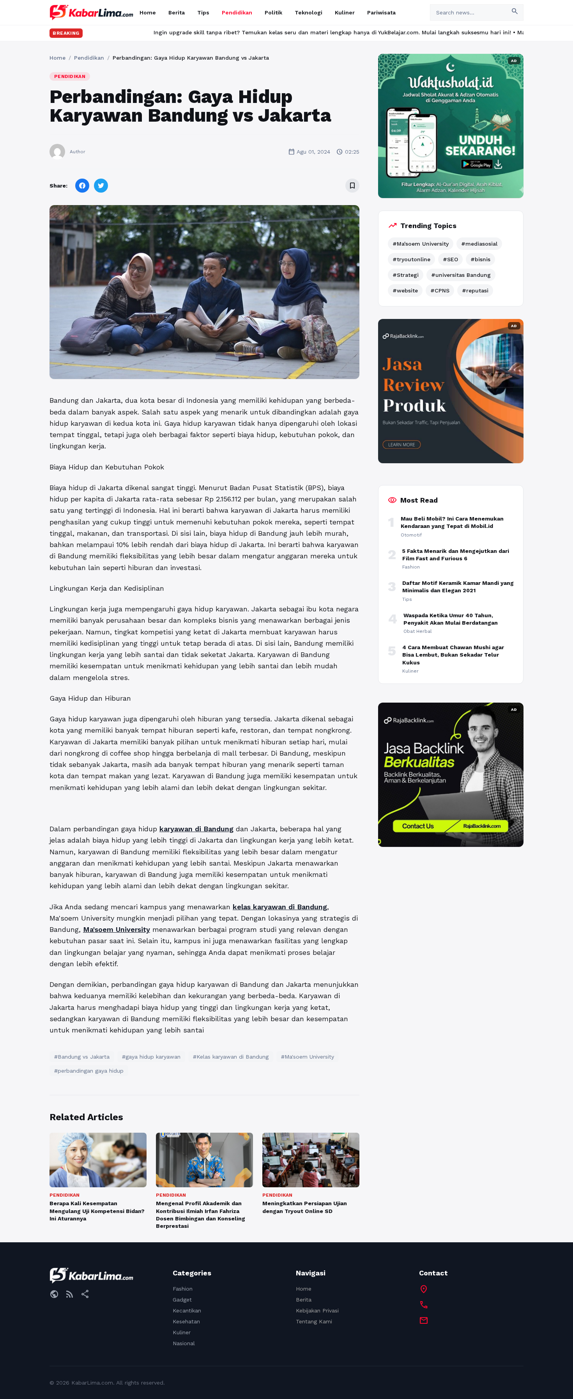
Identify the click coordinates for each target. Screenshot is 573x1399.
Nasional (184, 1343)
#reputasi (475, 290)
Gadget (182, 1299)
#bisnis (480, 259)
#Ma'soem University (307, 1057)
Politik (273, 12)
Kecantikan (187, 1310)
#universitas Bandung (461, 275)
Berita (176, 12)
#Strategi (406, 275)
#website (405, 290)
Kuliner (345, 12)
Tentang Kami (314, 1321)
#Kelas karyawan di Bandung (231, 1057)
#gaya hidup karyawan (151, 1057)
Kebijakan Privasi (317, 1310)
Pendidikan (237, 12)
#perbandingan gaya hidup (89, 1071)
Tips (203, 12)
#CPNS (439, 290)
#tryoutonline (411, 259)
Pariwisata (381, 12)
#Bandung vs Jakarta (82, 1057)
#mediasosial (479, 244)
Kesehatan (186, 1321)
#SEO (450, 259)
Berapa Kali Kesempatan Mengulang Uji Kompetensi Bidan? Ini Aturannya (97, 1211)
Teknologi (308, 12)
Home (148, 12)
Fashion (183, 1289)
